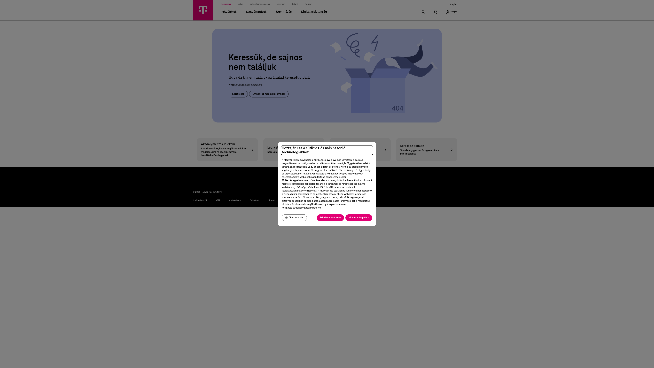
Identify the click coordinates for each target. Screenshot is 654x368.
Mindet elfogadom (359, 217)
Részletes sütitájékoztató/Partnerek (301, 207)
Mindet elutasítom (330, 217)
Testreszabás (296, 217)
